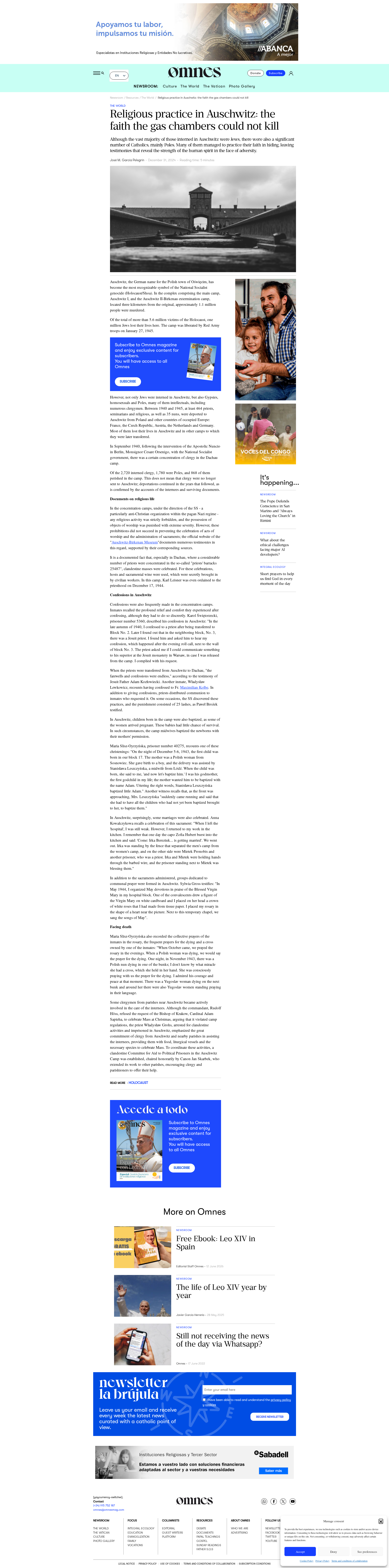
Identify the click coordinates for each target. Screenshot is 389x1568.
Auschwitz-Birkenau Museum (135, 542)
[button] (381, 1521)
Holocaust (138, 1083)
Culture (170, 86)
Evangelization (138, 1536)
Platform (168, 1536)
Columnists (170, 1520)
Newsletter (273, 1528)
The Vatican (214, 86)
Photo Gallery (242, 86)
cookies (210, 1405)
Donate (255, 73)
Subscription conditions (255, 1563)
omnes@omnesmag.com (108, 1509)
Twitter (270, 1536)
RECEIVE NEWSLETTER (269, 1416)
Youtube (271, 1540)
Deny (333, 1552)
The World (190, 86)
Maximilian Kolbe (194, 687)
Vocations (135, 1545)
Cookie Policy (306, 1560)
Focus (132, 1520)
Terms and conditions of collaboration (349, 1560)
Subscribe (275, 73)
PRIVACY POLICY (148, 1563)
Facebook (272, 1532)
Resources (132, 97)
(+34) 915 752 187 (104, 1505)
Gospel (202, 1540)
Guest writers (172, 1532)
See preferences (367, 1552)
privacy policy (281, 1400)
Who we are (239, 1528)
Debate (201, 1528)
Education (135, 1532)
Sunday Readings (209, 1545)
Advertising (239, 1532)
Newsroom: (146, 86)
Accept (300, 1552)
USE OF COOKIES (170, 1563)
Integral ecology (141, 1528)
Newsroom (116, 97)
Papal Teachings (208, 1536)
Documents (205, 1532)
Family (132, 1540)
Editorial (168, 1528)
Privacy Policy (322, 1560)
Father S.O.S (205, 1549)
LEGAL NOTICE (126, 1563)
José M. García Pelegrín (127, 160)
